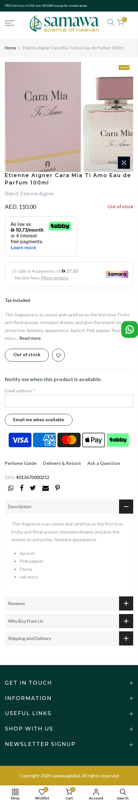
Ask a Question (103, 463)
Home (10, 47)
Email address (20, 390)
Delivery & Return (62, 463)
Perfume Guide (21, 463)
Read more (29, 338)
